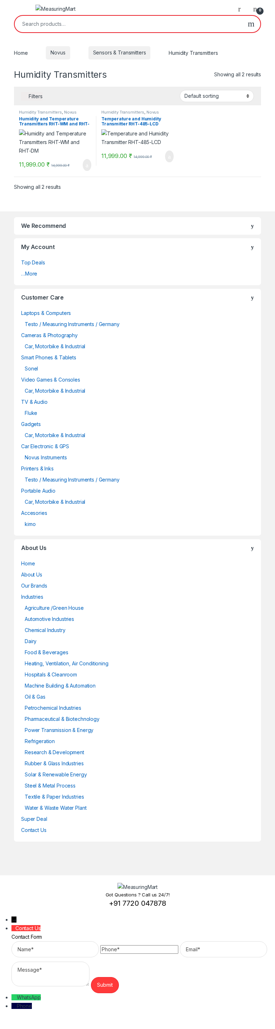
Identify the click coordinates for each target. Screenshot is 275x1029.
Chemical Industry (45, 630)
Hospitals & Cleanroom (51, 674)
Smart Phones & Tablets (48, 357)
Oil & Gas (35, 697)
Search (251, 24)
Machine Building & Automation (60, 686)
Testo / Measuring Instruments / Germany (72, 324)
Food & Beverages (46, 652)
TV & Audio (34, 402)
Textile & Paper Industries (54, 797)
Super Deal (34, 819)
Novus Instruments (46, 457)
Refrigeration (40, 741)
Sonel (31, 368)
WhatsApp (29, 997)
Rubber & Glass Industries (54, 763)
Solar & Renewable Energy (56, 774)
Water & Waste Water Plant (56, 808)
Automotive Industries (49, 619)
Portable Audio (38, 491)
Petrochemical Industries (53, 708)
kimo (30, 524)
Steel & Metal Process (50, 785)
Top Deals (33, 262)
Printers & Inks (37, 468)
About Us (31, 574)
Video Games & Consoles (50, 380)
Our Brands (34, 586)
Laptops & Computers (46, 313)
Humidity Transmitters (40, 112)
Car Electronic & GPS (45, 446)
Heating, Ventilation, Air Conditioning (66, 663)
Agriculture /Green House (54, 608)
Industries (32, 597)
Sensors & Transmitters (119, 52)
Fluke (31, 413)
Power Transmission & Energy (59, 730)
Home (21, 52)
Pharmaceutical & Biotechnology (62, 719)
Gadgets (31, 424)
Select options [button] (82, 165)
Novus (57, 52)
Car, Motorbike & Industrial (55, 346)
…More (29, 274)
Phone (24, 1006)
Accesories (34, 513)
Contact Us (34, 830)
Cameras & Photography (49, 335)
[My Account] (242, 8)
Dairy (31, 641)
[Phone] (14, 1006)
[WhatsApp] (14, 997)
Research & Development (54, 752)
